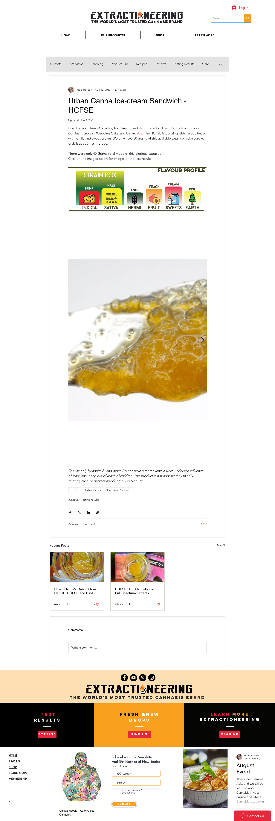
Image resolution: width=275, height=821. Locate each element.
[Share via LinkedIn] (88, 512)
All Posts (55, 64)
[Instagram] (151, 677)
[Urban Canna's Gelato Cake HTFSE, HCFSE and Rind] (77, 567)
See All (221, 545)
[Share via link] (97, 512)
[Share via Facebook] (70, 512)
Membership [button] (18, 779)
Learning (97, 64)
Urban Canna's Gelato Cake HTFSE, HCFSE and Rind (75, 591)
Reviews (160, 64)
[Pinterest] (142, 677)
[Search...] (247, 18)
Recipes (141, 64)
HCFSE (75, 490)
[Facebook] (124, 677)
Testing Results (183, 64)
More (205, 64)
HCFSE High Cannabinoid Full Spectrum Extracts (134, 591)
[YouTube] (133, 677)
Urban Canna (93, 490)
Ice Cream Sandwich (119, 490)
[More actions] (204, 89)
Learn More (18, 773)
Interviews (76, 64)
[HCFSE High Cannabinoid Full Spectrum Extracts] (138, 567)
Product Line (120, 64)
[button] (220, 64)
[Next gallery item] (202, 340)
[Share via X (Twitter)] (79, 512)
